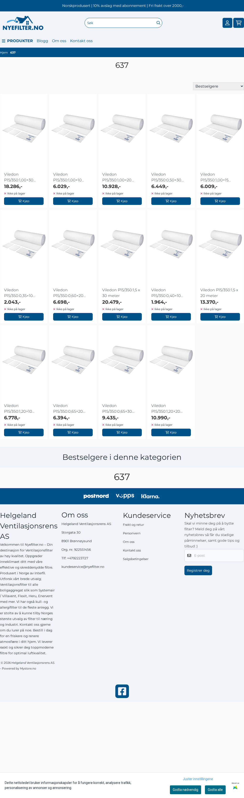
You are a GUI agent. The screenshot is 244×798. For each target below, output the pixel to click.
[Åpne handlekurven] (238, 23)
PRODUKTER (20, 41)
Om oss (59, 41)
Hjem (4, 52)
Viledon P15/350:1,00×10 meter (67, 177)
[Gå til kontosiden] (227, 23)
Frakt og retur (133, 524)
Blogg (42, 41)
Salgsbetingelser (135, 559)
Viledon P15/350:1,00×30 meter (18, 177)
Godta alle (215, 790)
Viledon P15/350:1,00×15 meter (214, 177)
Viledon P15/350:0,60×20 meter (68, 293)
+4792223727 (77, 558)
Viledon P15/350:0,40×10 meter (166, 293)
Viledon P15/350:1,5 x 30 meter (121, 293)
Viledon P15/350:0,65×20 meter (68, 408)
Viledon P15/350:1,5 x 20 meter (219, 293)
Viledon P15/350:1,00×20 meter (117, 177)
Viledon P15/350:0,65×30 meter (117, 408)
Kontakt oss (81, 41)
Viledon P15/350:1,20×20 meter (165, 408)
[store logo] (23, 23)
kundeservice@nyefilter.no (82, 567)
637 (12, 52)
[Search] (158, 23)
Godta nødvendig (185, 790)
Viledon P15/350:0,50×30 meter (166, 177)
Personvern (132, 533)
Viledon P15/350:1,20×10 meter (18, 408)
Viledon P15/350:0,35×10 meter (18, 293)
